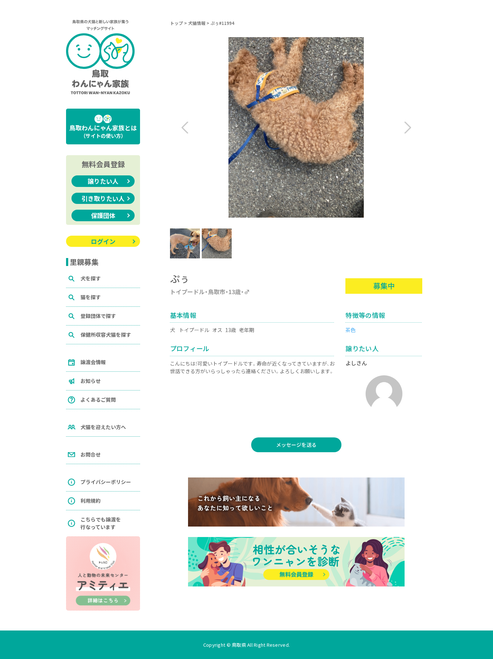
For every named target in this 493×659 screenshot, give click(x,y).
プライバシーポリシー (105, 481)
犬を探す (90, 278)
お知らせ (90, 380)
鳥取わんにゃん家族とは (103, 131)
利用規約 (90, 500)
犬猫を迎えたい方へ (103, 427)
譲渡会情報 (93, 362)
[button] (405, 127)
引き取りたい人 (103, 198)
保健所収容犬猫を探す (105, 334)
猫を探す (90, 297)
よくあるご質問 (98, 399)
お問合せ (90, 454)
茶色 (350, 329)
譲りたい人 (103, 181)
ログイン (103, 241)
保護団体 (103, 215)
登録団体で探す (98, 315)
